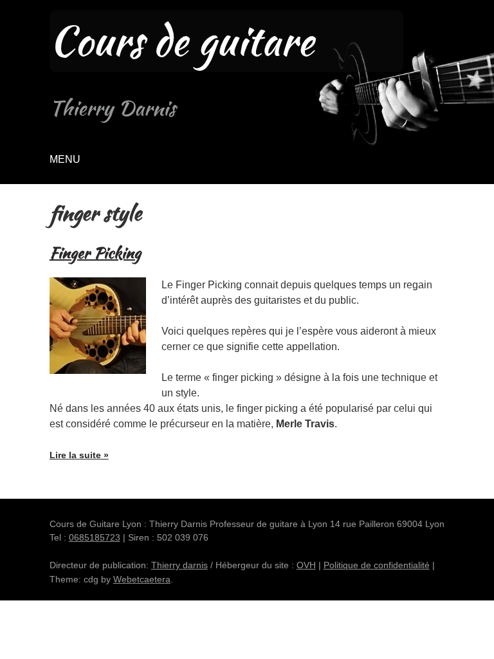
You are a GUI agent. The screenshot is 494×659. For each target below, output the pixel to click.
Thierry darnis (179, 565)
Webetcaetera (141, 579)
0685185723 (94, 537)
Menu (65, 159)
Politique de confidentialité (377, 565)
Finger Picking (95, 252)
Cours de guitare (182, 41)
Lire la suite (79, 459)
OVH (306, 565)
